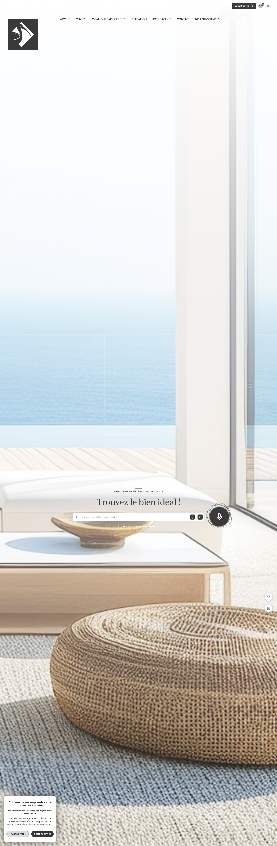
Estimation (138, 19)
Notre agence (162, 19)
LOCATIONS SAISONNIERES (108, 19)
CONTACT (183, 19)
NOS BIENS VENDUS (207, 19)
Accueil (65, 19)
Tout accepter (42, 834)
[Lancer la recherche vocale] (219, 516)
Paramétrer (18, 834)
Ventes (81, 19)
